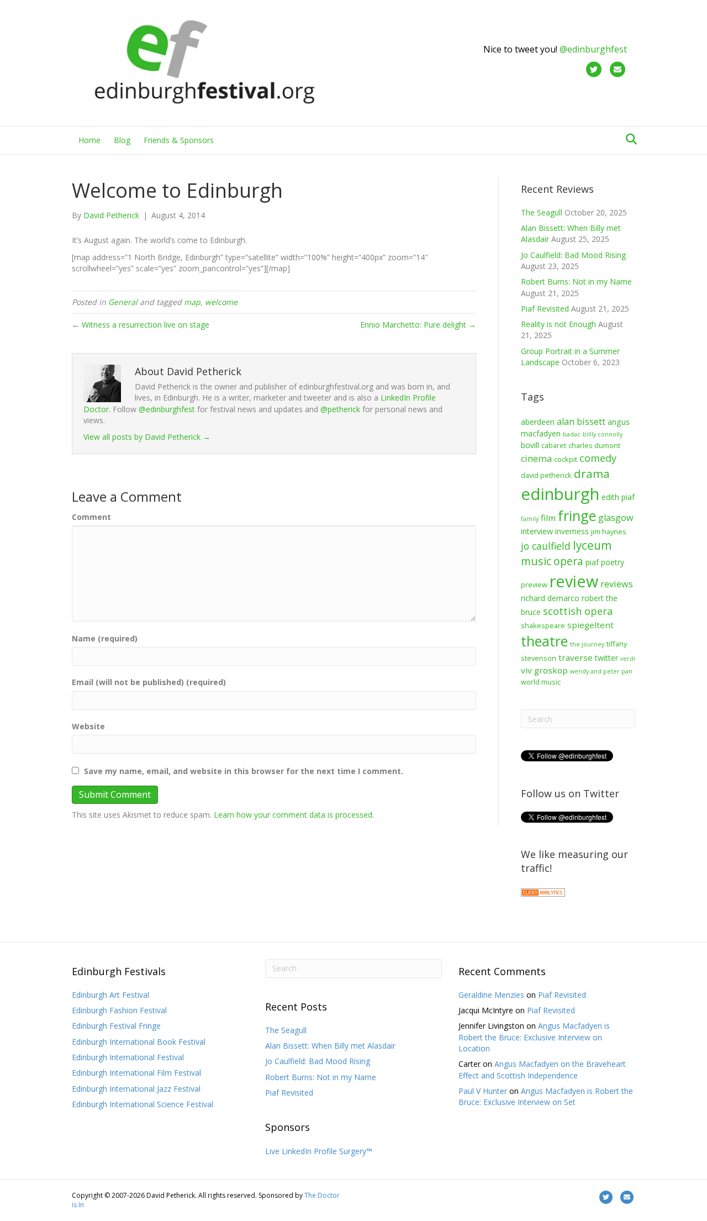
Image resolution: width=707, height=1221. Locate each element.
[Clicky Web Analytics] (543, 891)
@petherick (340, 409)
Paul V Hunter (482, 1091)
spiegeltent (590, 624)
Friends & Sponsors (179, 140)
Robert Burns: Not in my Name (576, 281)
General (123, 302)
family (530, 519)
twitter (606, 657)
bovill (530, 445)
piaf (592, 562)
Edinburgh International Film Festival (136, 1072)
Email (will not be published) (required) (149, 682)
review (574, 581)
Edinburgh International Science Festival (142, 1104)
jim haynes (608, 531)
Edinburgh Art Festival (110, 995)
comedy (597, 458)
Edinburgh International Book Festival (138, 1041)
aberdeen (538, 422)
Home (89, 140)
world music (541, 682)
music (536, 561)
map (192, 302)
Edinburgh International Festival (128, 1057)
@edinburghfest (593, 49)
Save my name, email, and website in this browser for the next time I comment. (243, 771)
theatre (544, 640)
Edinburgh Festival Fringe (116, 1025)
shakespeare (543, 625)
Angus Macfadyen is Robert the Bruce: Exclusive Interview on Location (534, 1037)
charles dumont (594, 445)
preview (534, 585)
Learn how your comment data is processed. (294, 814)
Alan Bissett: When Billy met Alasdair (330, 1045)
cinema (536, 458)
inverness (572, 531)
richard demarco (550, 598)
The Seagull (541, 212)
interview (537, 531)
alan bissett (581, 421)
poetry (612, 562)
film (548, 517)
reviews (616, 584)
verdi (627, 658)
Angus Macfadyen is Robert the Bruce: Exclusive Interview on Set (545, 1096)
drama (592, 473)
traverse (575, 657)
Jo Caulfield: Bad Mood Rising (573, 255)
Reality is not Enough (558, 324)
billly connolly (602, 434)
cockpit (565, 459)
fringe (577, 515)
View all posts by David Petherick (146, 436)
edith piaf (618, 497)
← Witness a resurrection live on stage (140, 324)
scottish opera (578, 611)
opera (568, 561)
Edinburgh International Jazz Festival (136, 1088)
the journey (587, 644)
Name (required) (105, 638)
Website (88, 726)
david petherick (546, 475)
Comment (91, 517)
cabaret (553, 445)
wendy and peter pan (601, 671)
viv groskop (544, 670)
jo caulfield (546, 545)
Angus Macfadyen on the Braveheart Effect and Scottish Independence (542, 1069)
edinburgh (560, 494)
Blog (122, 140)
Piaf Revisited (545, 308)
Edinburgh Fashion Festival (119, 1010)
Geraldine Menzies (491, 995)
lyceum (592, 545)
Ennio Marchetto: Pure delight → (418, 324)
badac (572, 434)
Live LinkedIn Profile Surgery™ (318, 1151)
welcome (221, 302)
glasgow (616, 518)
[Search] (628, 139)
